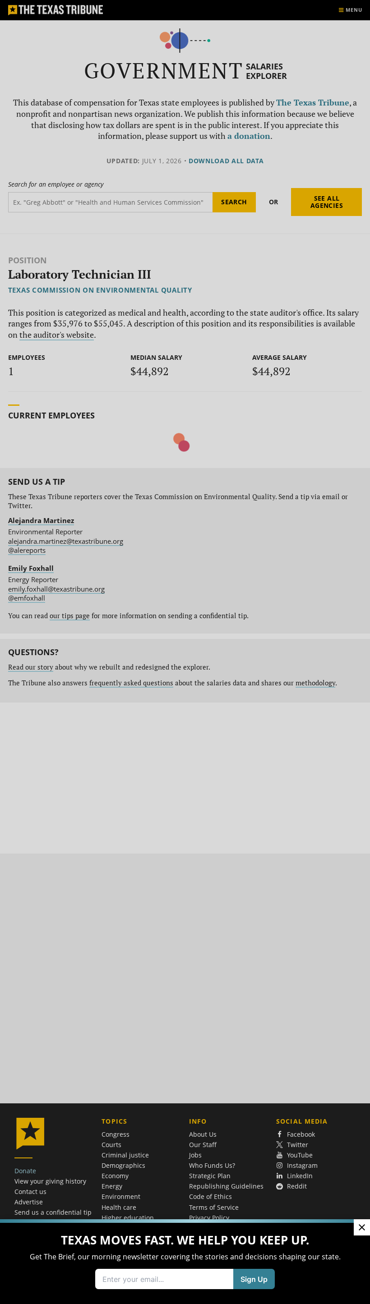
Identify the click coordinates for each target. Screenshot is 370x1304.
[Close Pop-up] (362, 1227)
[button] (185, 652)
